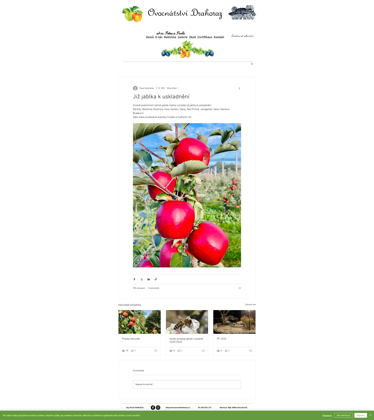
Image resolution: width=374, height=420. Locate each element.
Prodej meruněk (131, 339)
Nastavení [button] (327, 415)
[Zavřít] (370, 415)
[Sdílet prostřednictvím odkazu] (155, 279)
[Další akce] (239, 88)
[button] (252, 63)
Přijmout (361, 415)
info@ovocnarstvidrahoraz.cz (178, 408)
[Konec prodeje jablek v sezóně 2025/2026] (187, 322)
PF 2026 (221, 338)
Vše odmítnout (343, 415)
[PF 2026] (234, 322)
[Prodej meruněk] (139, 322)
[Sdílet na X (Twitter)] (141, 279)
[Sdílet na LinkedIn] (148, 279)
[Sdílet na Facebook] (134, 279)
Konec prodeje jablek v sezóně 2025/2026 (186, 340)
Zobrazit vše (250, 304)
